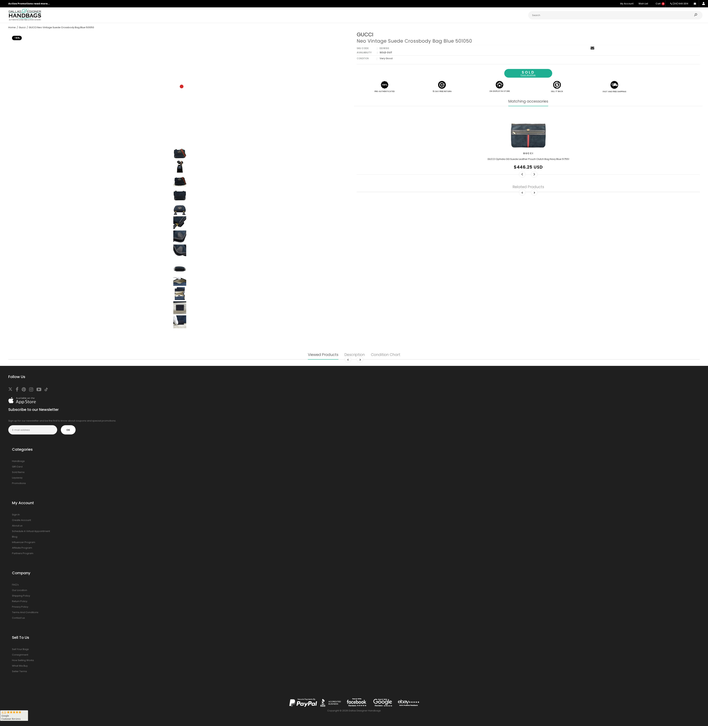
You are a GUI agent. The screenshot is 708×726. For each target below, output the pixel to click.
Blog (14, 536)
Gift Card (17, 466)
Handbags (18, 461)
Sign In (16, 514)
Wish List (643, 3)
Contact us (18, 618)
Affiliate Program (22, 548)
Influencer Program (23, 542)
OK (68, 430)
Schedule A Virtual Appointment (31, 531)
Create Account (21, 520)
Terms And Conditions (25, 612)
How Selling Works (23, 660)
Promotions (19, 483)
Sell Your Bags (20, 649)
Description (354, 354)
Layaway (17, 477)
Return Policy (19, 601)
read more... (42, 3)
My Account (627, 3)
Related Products (528, 186)
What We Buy (20, 666)
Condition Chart (385, 354)
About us (17, 525)
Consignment (20, 654)
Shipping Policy (21, 595)
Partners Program (22, 553)
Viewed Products (323, 354)
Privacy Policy (20, 607)
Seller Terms (19, 671)
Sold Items (18, 472)
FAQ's (15, 584)
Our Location (19, 590)
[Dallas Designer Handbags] (24, 20)
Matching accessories (528, 101)
